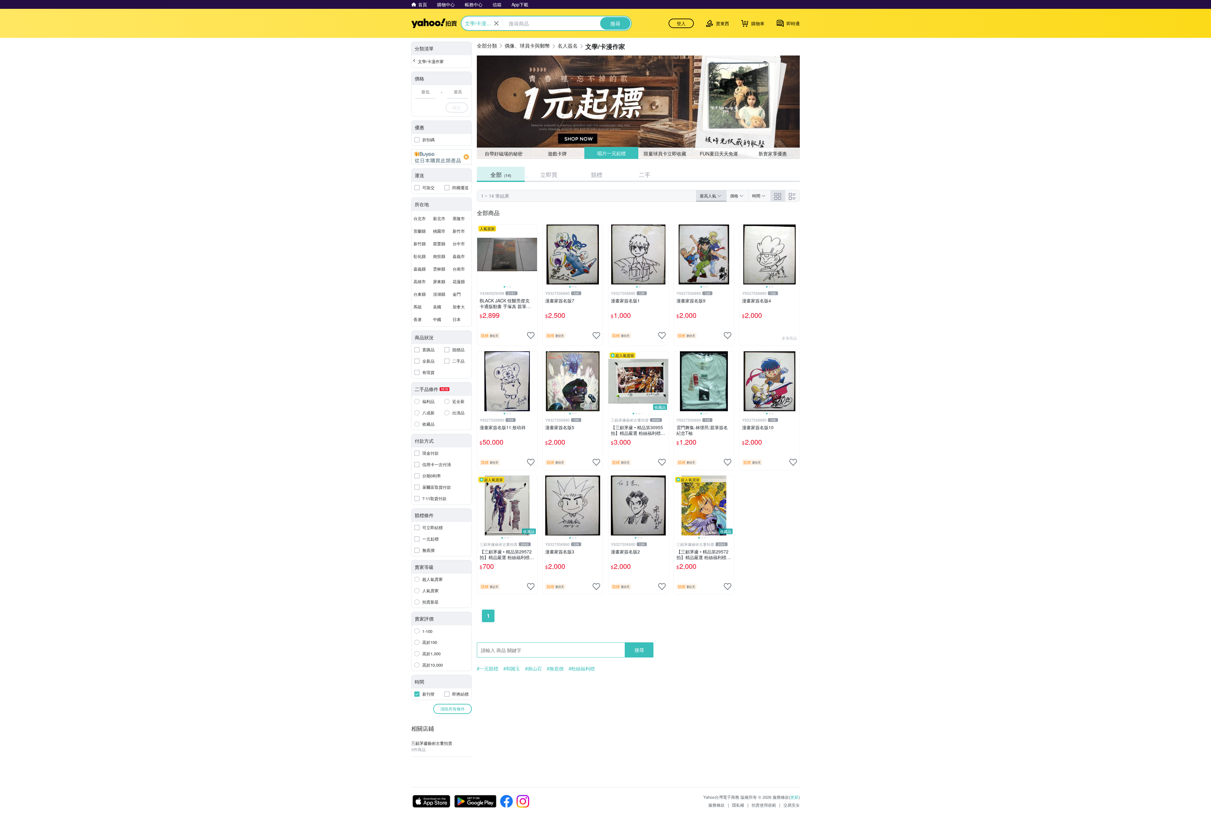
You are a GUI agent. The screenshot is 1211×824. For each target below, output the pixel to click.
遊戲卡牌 (557, 153)
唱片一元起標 (611, 153)
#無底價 (555, 668)
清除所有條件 (452, 709)
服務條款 (716, 805)
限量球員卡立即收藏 (665, 153)
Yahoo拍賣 (434, 23)
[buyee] (441, 157)
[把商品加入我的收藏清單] (531, 335)
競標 (596, 174)
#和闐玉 (511, 668)
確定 (457, 107)
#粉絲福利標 (582, 668)
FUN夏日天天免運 (719, 153)
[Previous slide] (481, 254)
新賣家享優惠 (772, 153)
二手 (644, 174)
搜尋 (639, 649)
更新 (794, 797)
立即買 (548, 174)
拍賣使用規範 (764, 805)
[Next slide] (533, 254)
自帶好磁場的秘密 (504, 153)
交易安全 (791, 805)
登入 (681, 23)
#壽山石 (533, 668)
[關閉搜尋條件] (496, 23)
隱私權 (738, 805)
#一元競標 (487, 668)
